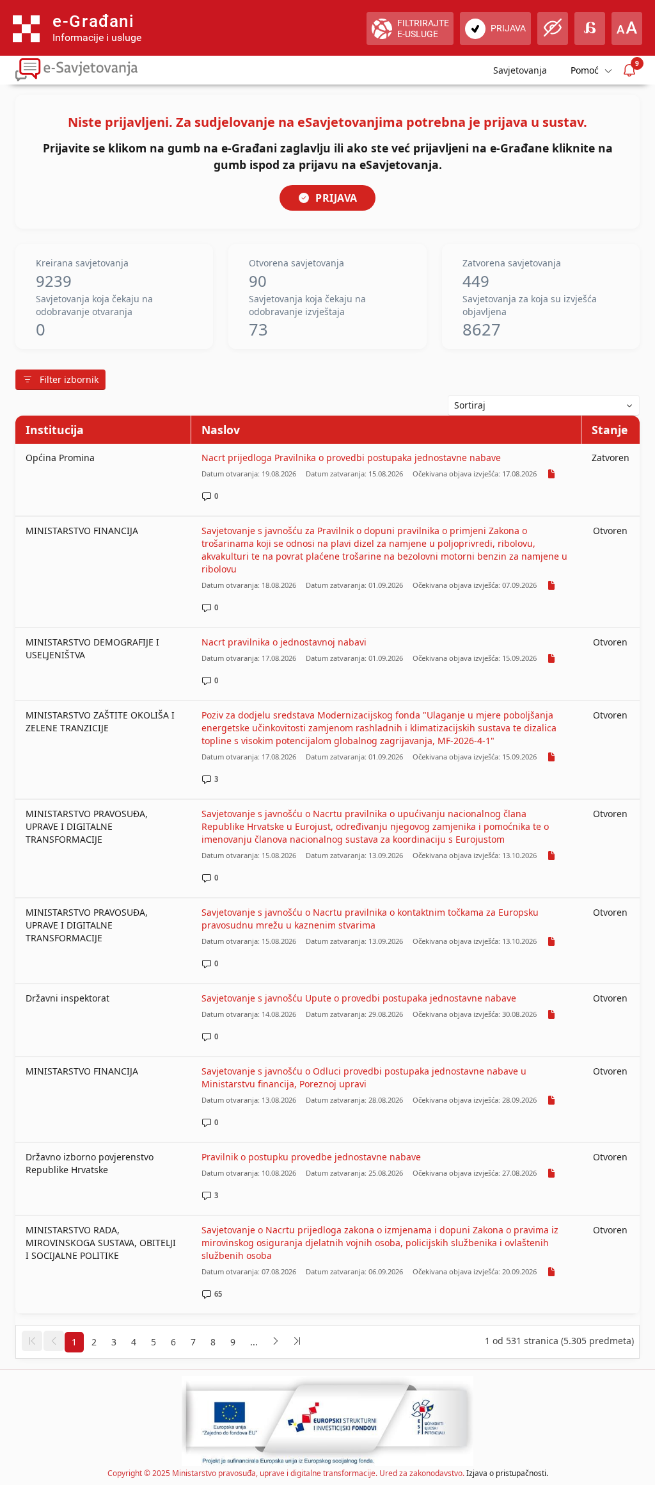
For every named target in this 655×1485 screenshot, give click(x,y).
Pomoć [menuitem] (585, 70)
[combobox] (544, 405)
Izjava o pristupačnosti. (507, 1473)
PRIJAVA (336, 198)
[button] (32, 1341)
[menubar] (590, 70)
